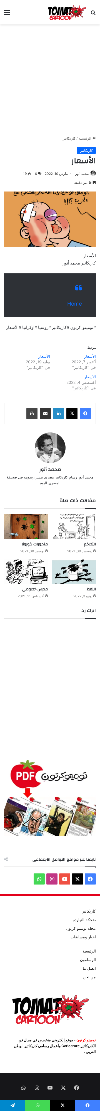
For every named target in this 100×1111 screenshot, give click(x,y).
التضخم (90, 544)
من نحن (89, 977)
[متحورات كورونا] (26, 526)
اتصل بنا (89, 968)
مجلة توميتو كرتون (81, 928)
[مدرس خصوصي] (26, 572)
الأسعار (90, 356)
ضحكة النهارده (84, 920)
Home (74, 304)
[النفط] (74, 572)
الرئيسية (85, 138)
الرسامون (88, 960)
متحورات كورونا (35, 544)
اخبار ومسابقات (83, 937)
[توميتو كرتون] (66, 12)
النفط (91, 589)
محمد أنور (82, 174)
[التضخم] (74, 526)
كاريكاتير (69, 138)
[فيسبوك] (85, 413)
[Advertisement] (50, 80)
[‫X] (72, 413)
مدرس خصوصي (35, 589)
